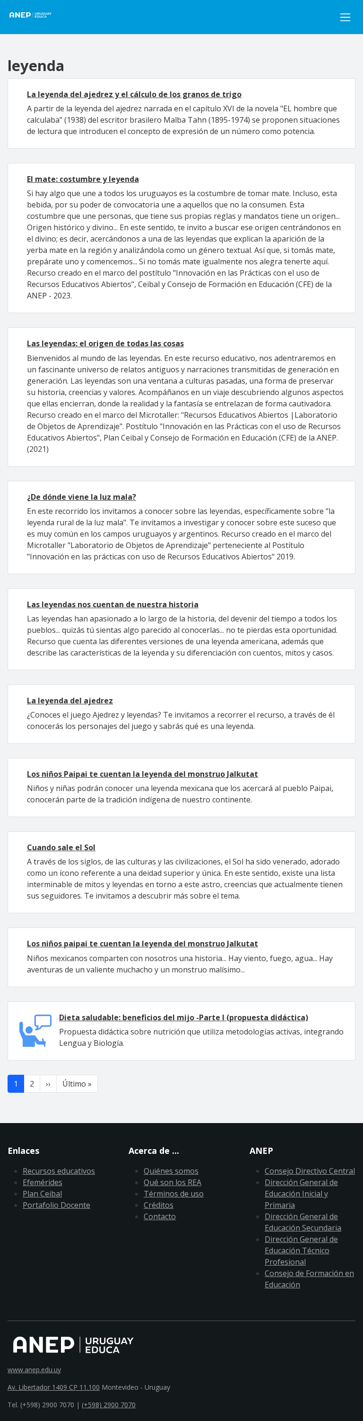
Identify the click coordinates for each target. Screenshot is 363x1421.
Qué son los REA (172, 1182)
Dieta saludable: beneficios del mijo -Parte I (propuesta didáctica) (183, 1017)
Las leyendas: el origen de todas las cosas (105, 343)
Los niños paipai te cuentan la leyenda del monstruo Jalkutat (142, 943)
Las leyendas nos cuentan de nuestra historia (113, 604)
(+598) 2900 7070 (109, 1404)
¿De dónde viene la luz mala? (81, 497)
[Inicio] (36, 17)
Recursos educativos (59, 1171)
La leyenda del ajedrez (70, 700)
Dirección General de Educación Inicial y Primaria (301, 1193)
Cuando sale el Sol (61, 847)
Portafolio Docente (56, 1205)
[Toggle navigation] (345, 17)
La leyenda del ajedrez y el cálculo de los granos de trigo (134, 94)
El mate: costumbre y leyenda (83, 179)
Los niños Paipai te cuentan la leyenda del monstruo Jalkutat (142, 774)
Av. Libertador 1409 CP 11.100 (54, 1387)
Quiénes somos (171, 1171)
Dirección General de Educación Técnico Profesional (301, 1250)
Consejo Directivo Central (310, 1171)
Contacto (160, 1216)
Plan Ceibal (42, 1193)
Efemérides (42, 1182)
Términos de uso (174, 1193)
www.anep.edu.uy (34, 1369)
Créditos (158, 1205)
